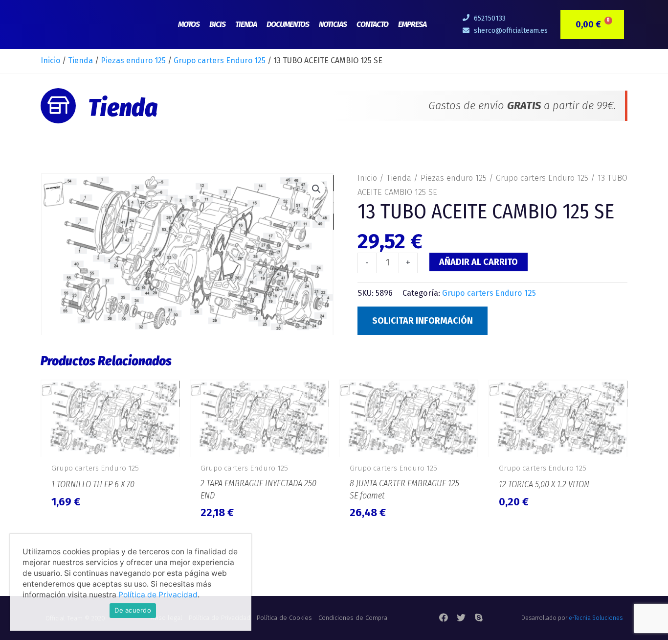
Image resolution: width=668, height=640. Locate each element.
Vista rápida (110, 446)
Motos (189, 24)
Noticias (333, 24)
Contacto (372, 24)
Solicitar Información (422, 320)
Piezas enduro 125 (133, 60)
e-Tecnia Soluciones (596, 618)
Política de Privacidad (158, 594)
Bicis (217, 24)
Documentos (288, 24)
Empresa (412, 24)
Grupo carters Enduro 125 (220, 60)
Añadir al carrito (478, 262)
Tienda (246, 24)
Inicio (50, 60)
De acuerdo (132, 610)
